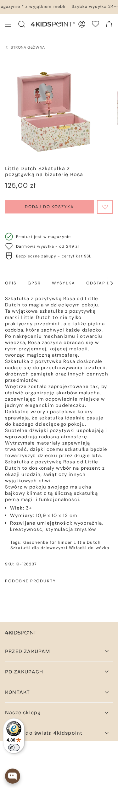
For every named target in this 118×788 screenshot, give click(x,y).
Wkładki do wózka (89, 547)
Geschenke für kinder (47, 542)
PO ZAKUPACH (24, 672)
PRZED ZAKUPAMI (28, 651)
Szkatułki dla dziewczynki (38, 547)
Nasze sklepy (23, 712)
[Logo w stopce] (21, 632)
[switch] (14, 747)
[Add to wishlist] (105, 207)
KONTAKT (17, 692)
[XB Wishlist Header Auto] (95, 24)
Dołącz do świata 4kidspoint (43, 733)
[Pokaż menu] (8, 24)
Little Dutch (87, 542)
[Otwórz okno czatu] (12, 776)
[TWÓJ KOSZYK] (109, 24)
